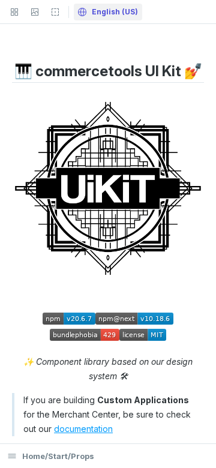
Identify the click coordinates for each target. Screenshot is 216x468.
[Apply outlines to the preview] (55, 12)
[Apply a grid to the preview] (14, 12)
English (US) (114, 11)
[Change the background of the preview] (34, 12)
